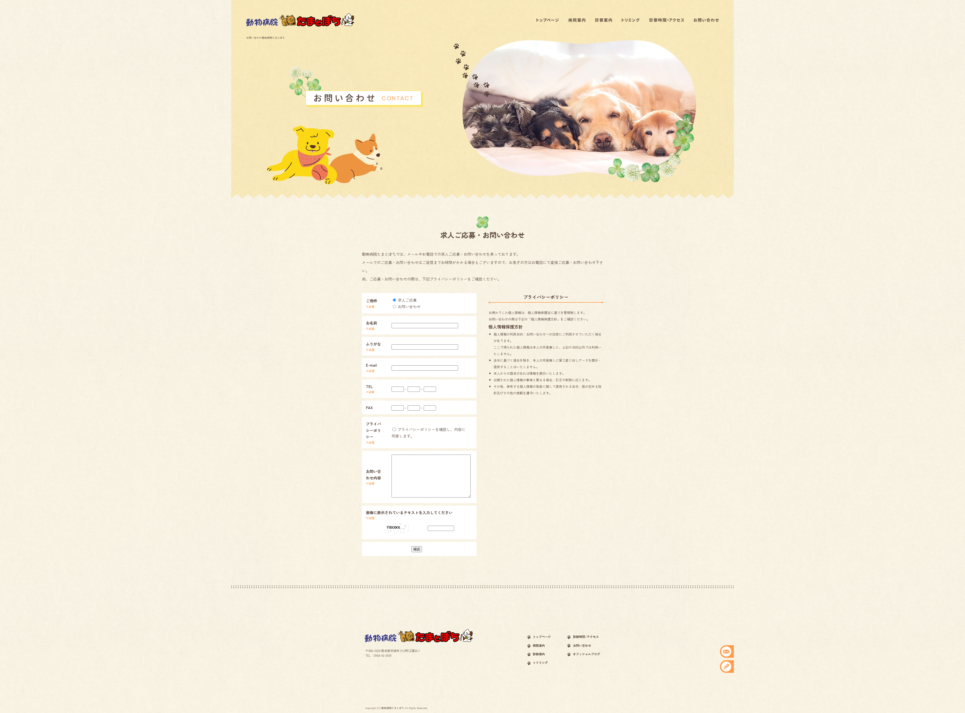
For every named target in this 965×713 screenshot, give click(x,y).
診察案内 (602, 20)
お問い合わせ (706, 20)
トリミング (629, 20)
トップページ (546, 20)
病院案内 (574, 20)
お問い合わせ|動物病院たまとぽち (265, 37)
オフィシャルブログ (586, 654)
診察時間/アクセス (666, 20)
